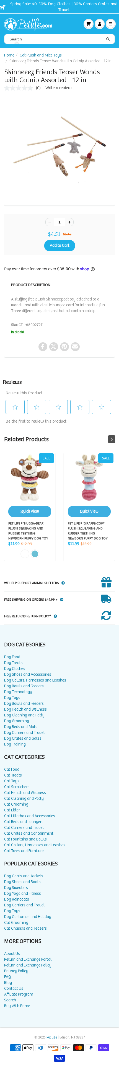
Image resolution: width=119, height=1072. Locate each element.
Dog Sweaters (16, 887)
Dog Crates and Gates (23, 738)
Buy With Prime (17, 1006)
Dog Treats (13, 662)
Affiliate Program (18, 994)
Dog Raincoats (16, 899)
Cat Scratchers (17, 787)
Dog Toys (12, 697)
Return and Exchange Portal (27, 959)
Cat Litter (12, 810)
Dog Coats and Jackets (23, 876)
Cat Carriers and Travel (24, 827)
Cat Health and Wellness (25, 792)
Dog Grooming (16, 721)
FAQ (7, 977)
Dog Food (12, 657)
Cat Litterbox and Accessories (29, 816)
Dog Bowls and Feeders (24, 686)
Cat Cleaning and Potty (24, 798)
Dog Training (15, 744)
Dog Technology (18, 692)
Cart (88, 24)
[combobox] (59, 39)
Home (9, 55)
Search (10, 1000)
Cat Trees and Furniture (24, 851)
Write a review (58, 88)
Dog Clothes (14, 668)
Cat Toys (11, 781)
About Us (12, 953)
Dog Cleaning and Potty (24, 715)
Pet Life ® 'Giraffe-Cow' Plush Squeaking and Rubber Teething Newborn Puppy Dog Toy (89, 485)
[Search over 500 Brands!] (108, 39)
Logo (30, 24)
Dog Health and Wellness (25, 709)
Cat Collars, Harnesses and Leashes (34, 845)
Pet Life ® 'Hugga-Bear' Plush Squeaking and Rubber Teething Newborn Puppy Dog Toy (30, 485)
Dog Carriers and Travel (24, 732)
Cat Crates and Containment (28, 833)
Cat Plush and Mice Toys (41, 55)
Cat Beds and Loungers (23, 821)
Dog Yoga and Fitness (22, 893)
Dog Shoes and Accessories (27, 674)
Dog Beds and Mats (20, 726)
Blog (8, 982)
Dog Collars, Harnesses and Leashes (35, 680)
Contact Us (13, 988)
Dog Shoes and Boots (22, 882)
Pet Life (51, 1037)
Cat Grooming (16, 804)
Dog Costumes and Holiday (27, 916)
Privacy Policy (16, 971)
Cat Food (11, 769)
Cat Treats (13, 775)
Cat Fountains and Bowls (25, 839)
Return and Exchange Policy (27, 965)
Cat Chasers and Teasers (25, 928)
